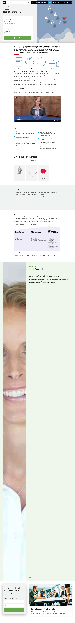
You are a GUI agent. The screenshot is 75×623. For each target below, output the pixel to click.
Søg (29, 3)
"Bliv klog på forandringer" (19, 255)
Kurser (49, 2)
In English (69, 2)
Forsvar (54, 2)
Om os (64, 2)
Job (58, 2)
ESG (61, 2)
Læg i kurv (19, 37)
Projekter (38, 2)
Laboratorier (44, 2)
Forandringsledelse (8, 6)
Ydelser (32, 2)
